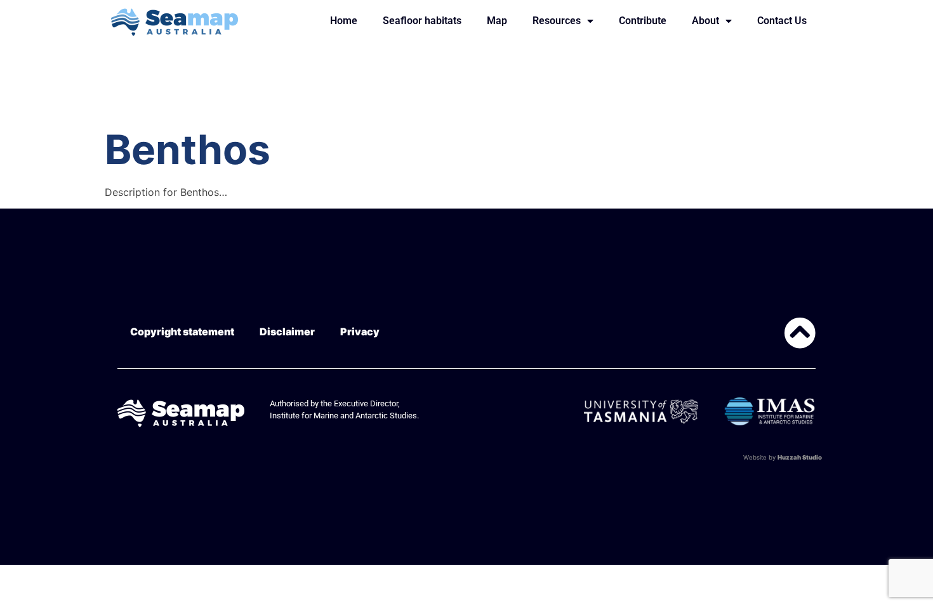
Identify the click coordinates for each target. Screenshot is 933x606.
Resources (557, 21)
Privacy (360, 331)
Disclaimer (287, 331)
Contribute (642, 21)
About (705, 21)
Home (343, 21)
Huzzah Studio (799, 457)
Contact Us (782, 21)
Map (497, 21)
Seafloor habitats (422, 21)
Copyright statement (182, 331)
